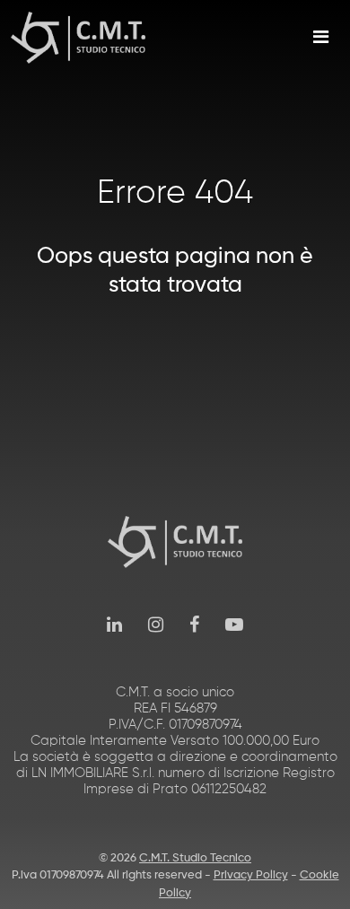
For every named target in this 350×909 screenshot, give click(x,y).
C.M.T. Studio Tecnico (195, 858)
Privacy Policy (251, 875)
